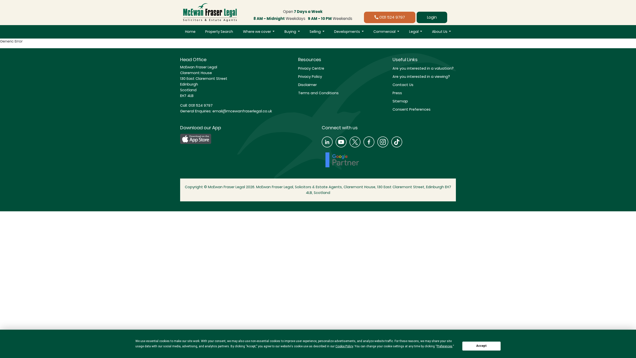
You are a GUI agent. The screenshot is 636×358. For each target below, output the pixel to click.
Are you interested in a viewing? (421, 76)
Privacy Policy (310, 76)
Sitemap (400, 101)
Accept (481, 346)
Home (190, 31)
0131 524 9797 (391, 17)
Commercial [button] (384, 31)
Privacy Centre (311, 68)
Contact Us (403, 84)
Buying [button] (290, 31)
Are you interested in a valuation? (423, 68)
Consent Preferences (412, 109)
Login (432, 17)
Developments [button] (347, 31)
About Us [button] (440, 31)
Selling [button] (315, 31)
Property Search (219, 31)
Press (397, 92)
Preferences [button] (444, 346)
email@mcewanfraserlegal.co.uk (241, 111)
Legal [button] (414, 31)
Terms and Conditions (318, 92)
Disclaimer (307, 84)
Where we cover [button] (257, 31)
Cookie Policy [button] (344, 346)
